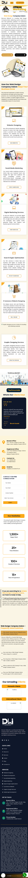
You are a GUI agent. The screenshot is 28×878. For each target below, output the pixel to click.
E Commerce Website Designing (14, 301)
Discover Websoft (16, 876)
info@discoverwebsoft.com (13, 468)
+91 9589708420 (11, 461)
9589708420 (18, 819)
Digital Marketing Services (14, 212)
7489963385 (9, 819)
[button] (3, 875)
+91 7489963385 (11, 460)
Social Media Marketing (14, 168)
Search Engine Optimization (14, 258)
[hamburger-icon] (11, 3)
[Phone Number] (3, 818)
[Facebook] (2, 75)
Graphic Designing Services (14, 342)
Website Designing (14, 125)
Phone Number (11, 817)
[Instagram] (5, 75)
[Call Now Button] (25, 875)
